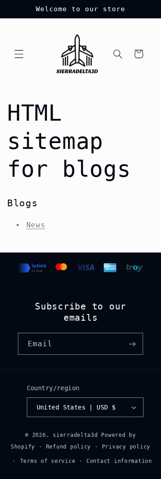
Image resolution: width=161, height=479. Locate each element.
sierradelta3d (75, 435)
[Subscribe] (132, 344)
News (36, 225)
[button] (18, 54)
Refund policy (68, 447)
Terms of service (48, 461)
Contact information (119, 461)
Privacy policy (126, 447)
